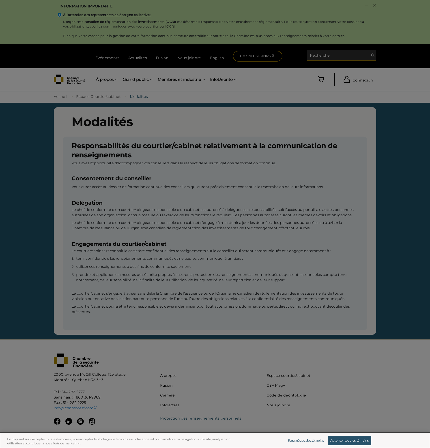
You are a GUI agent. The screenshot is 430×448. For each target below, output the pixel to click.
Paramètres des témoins (306, 440)
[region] (215, 440)
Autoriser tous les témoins (349, 440)
